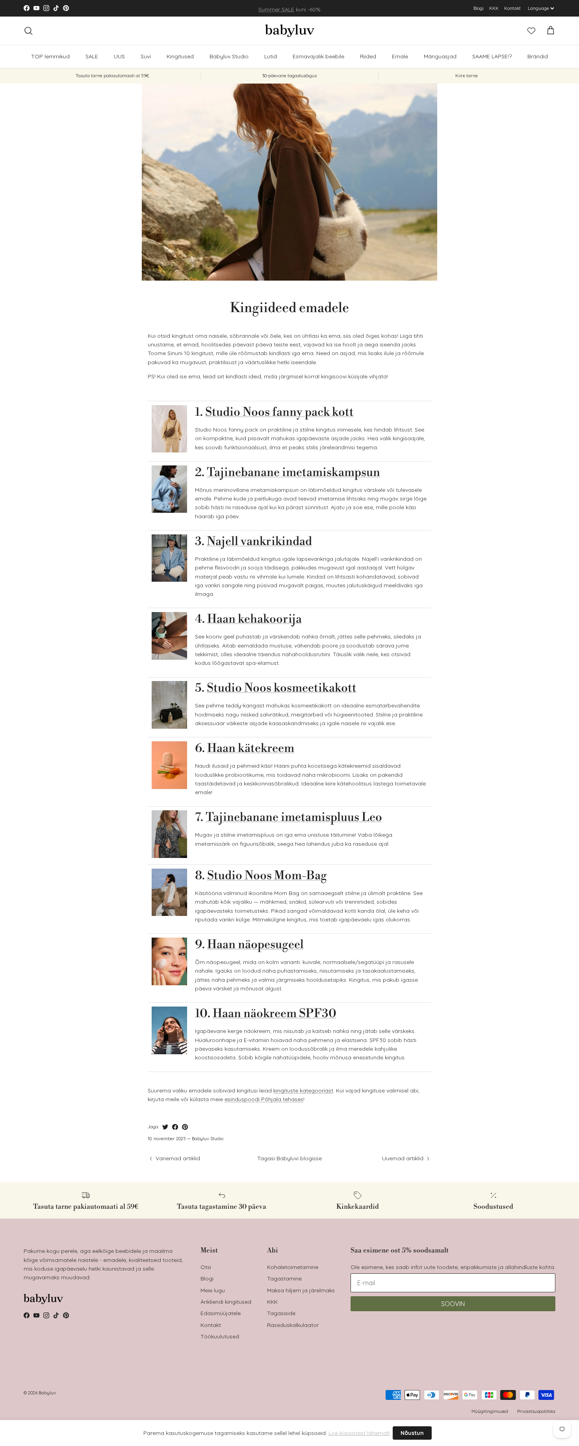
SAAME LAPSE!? (492, 56)
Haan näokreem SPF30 (274, 1013)
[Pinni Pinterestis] (185, 1127)
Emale (400, 56)
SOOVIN (453, 1304)
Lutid (270, 56)
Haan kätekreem (250, 748)
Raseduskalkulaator (293, 1325)
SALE (91, 56)
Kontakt (512, 8)
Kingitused (180, 56)
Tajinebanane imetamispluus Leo (294, 817)
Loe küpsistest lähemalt (359, 1433)
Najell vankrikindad (259, 541)
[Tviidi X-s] (165, 1127)
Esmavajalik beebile (318, 56)
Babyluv (47, 1393)
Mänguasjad (440, 56)
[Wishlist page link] (531, 31)
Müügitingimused (489, 1411)
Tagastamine (284, 1278)
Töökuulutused (219, 1336)
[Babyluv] (289, 30)
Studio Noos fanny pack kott (279, 412)
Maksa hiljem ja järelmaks (301, 1290)
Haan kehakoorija (254, 619)
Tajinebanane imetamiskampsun (293, 472)
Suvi (146, 56)
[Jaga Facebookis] (175, 1127)
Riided (368, 56)
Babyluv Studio (229, 56)
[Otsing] (28, 30)
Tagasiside (281, 1313)
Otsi (205, 1267)
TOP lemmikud (50, 56)
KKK (494, 8)
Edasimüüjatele (220, 1313)
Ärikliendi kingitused (225, 1301)
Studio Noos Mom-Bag (267, 875)
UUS (119, 56)
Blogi (478, 8)
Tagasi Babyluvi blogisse (289, 1158)
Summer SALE (276, 8)
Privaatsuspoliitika (536, 1411)
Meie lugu (212, 1290)
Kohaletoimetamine (292, 1267)
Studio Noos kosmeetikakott (281, 688)
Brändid (537, 56)
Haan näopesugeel (255, 944)
